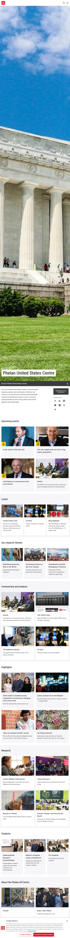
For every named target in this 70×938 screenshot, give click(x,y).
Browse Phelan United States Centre (14, 383)
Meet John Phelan (44, 911)
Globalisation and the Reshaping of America (57, 565)
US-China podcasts (44, 733)
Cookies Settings (25, 934)
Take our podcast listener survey (16, 733)
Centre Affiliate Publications (14, 779)
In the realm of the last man (14, 450)
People (5, 911)
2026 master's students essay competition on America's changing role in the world (16, 698)
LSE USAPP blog (43, 615)
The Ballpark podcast (11, 650)
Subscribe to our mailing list (61, 391)
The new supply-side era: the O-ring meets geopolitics (51, 451)
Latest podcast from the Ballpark (50, 696)
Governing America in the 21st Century (34, 565)
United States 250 (10, 521)
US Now (29, 521)
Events (39, 481)
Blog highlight (54, 521)
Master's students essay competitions (33, 856)
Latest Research (43, 779)
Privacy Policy (32, 931)
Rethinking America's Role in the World (11, 565)
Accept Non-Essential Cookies (43, 934)
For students (54, 855)
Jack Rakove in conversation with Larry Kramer (16, 482)
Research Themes (10, 813)
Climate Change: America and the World (50, 814)
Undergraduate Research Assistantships (9, 857)
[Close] (67, 921)
